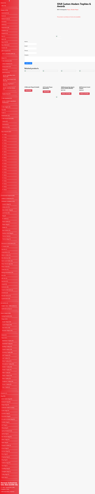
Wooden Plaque (74, 9)
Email (25, 46)
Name (26, 41)
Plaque (68, 9)
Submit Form (28, 63)
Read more (28, 90)
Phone (26, 50)
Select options (66, 93)
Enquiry (26, 55)
